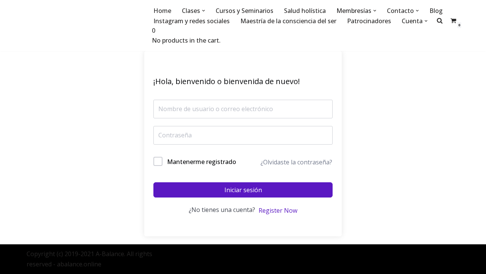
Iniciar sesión (243, 190)
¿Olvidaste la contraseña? (296, 162)
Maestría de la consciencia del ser (288, 21)
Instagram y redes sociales (191, 21)
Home (162, 10)
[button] (203, 10)
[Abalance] (83, 25)
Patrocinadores (369, 21)
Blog (436, 10)
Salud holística (305, 10)
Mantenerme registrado (201, 162)
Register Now (278, 210)
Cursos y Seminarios (244, 10)
